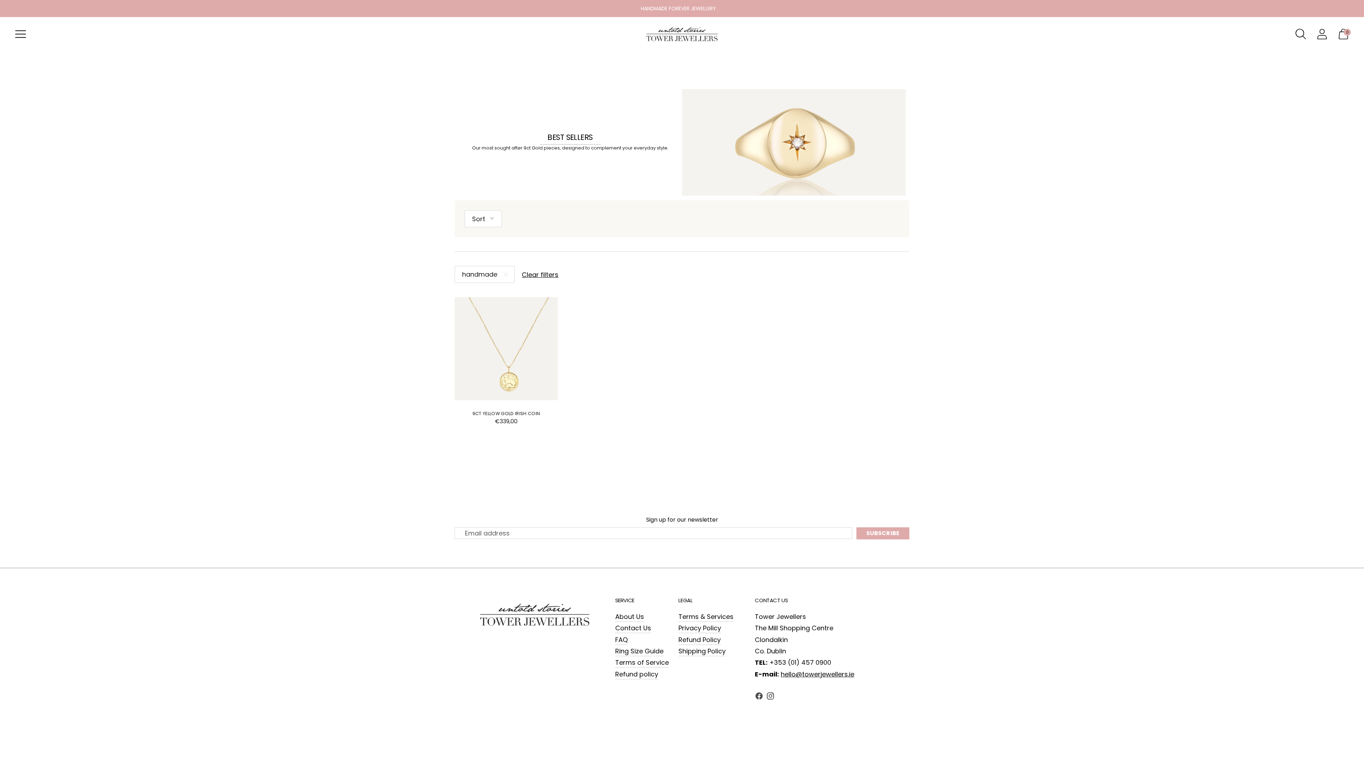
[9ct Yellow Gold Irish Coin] (506, 348)
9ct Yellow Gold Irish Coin (506, 413)
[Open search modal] (1301, 34)
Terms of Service (642, 662)
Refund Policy (699, 639)
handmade (479, 274)
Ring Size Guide (639, 651)
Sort (478, 218)
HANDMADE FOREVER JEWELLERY (678, 8)
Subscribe (882, 533)
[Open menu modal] (21, 34)
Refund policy (636, 674)
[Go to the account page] (1322, 34)
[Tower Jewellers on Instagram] (770, 698)
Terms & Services (706, 616)
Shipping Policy (702, 651)
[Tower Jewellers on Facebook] (759, 698)
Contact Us (633, 628)
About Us (629, 616)
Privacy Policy (699, 628)
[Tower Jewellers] (682, 34)
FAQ (621, 639)
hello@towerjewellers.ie (817, 674)
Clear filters (540, 274)
